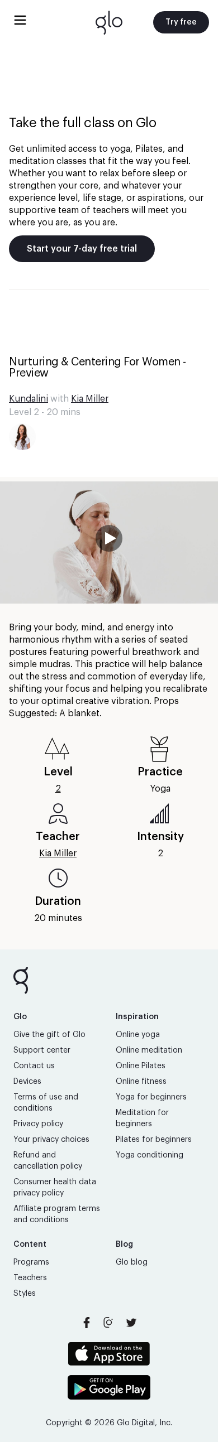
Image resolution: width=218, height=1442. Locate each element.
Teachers (30, 1278)
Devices (27, 1082)
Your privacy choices (51, 1140)
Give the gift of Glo (49, 1035)
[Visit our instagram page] (109, 1323)
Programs (31, 1262)
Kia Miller (89, 398)
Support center (41, 1050)
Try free (181, 22)
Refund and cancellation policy (47, 1160)
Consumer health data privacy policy (54, 1187)
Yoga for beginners (151, 1097)
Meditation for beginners (142, 1118)
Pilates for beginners (154, 1140)
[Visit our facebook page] (87, 1323)
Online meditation (149, 1050)
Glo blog (132, 1262)
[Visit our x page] (131, 1323)
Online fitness (141, 1082)
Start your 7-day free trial (82, 248)
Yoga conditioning (149, 1155)
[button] (109, 542)
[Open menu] (20, 20)
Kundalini (28, 398)
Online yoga (138, 1035)
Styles (24, 1294)
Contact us (34, 1066)
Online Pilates (140, 1066)
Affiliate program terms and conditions (56, 1214)
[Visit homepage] (109, 22)
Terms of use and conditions (45, 1102)
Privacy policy (38, 1124)
